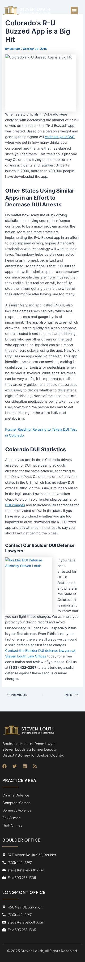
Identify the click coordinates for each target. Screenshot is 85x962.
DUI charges (15, 505)
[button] (74, 10)
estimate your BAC (60, 137)
